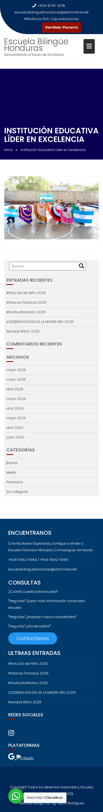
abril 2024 (14, 408)
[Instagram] (36, 27)
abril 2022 (14, 427)
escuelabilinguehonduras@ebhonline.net (51, 12)
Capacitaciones (64, 18)
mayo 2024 (16, 398)
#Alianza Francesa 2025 (26, 302)
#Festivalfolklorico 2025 (26, 312)
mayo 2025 (16, 379)
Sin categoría (17, 491)
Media (11, 472)
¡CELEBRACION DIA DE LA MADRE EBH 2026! (40, 321)
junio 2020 (15, 437)
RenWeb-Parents (61, 27)
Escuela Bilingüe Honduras (36, 44)
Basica (12, 462)
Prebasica (14, 482)
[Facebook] (26, 27)
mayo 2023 (16, 418)
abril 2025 (14, 389)
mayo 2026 (16, 369)
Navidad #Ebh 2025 (23, 331)
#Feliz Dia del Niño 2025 (26, 292)
